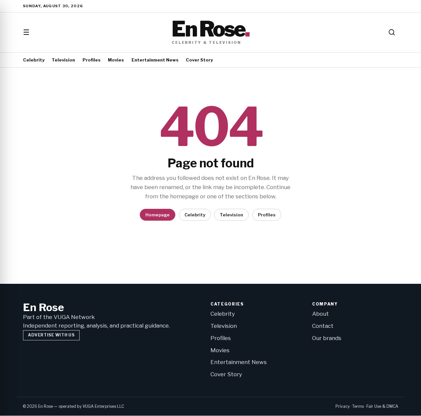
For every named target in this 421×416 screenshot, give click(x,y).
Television (63, 59)
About (320, 313)
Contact (323, 326)
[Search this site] (391, 32)
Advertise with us (51, 334)
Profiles (92, 59)
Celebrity (33, 59)
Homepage (157, 214)
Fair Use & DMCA (382, 406)
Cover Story (199, 59)
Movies (116, 59)
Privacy (342, 406)
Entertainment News (155, 59)
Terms (358, 406)
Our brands (326, 338)
